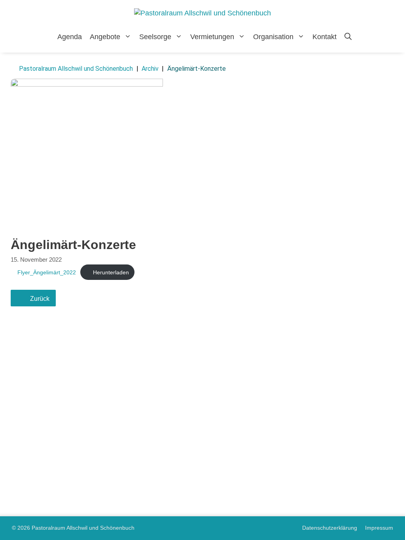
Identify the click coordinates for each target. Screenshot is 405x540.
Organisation (273, 37)
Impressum (379, 528)
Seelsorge (155, 37)
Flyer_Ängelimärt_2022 (46, 272)
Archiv (150, 68)
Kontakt (324, 37)
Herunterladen (111, 272)
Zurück (39, 298)
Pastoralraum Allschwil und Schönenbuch (76, 68)
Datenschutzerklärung (329, 528)
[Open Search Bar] (348, 37)
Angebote (105, 37)
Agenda (69, 37)
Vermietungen (212, 37)
